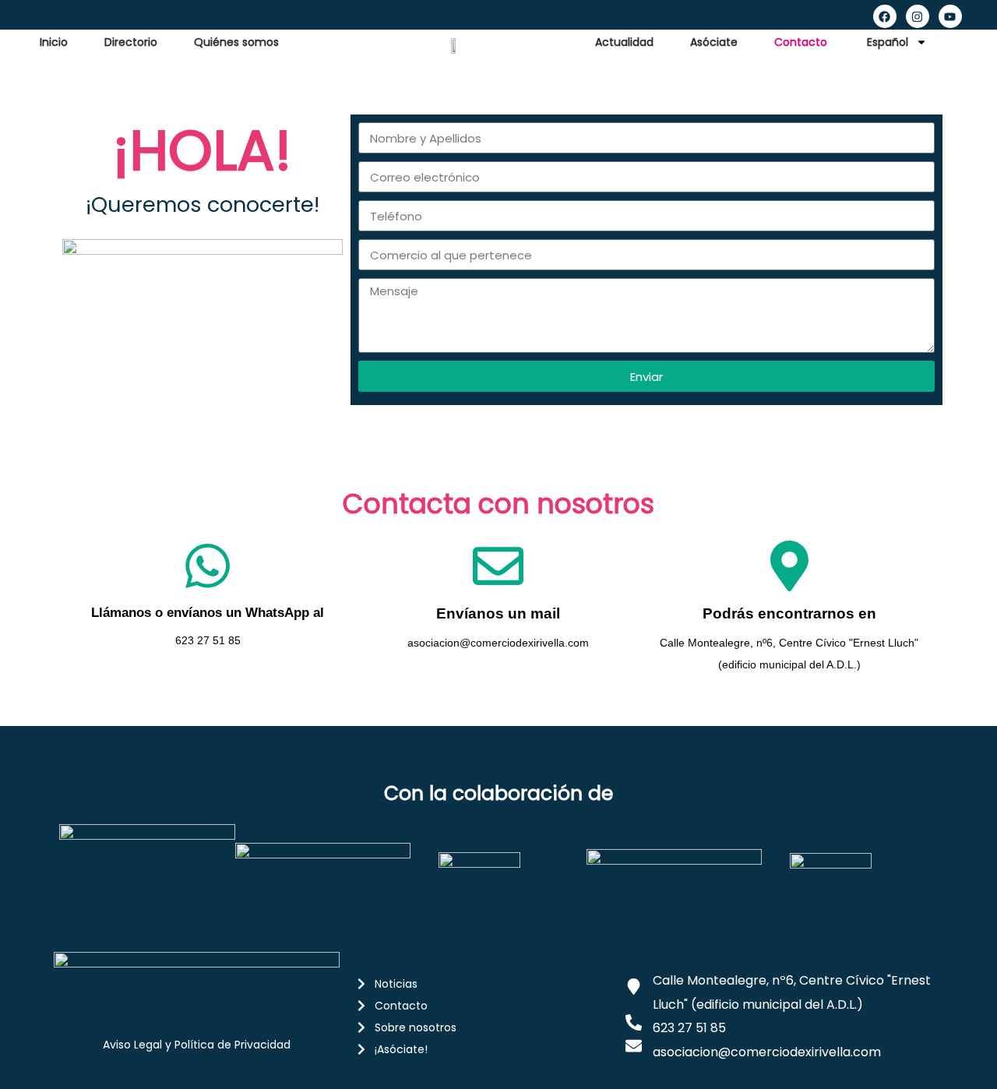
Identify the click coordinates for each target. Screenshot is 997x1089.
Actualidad (624, 42)
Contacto (800, 42)
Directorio (130, 42)
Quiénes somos (236, 42)
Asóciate (714, 42)
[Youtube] (950, 16)
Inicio (54, 42)
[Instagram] (917, 16)
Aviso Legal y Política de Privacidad (197, 1044)
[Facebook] (885, 16)
